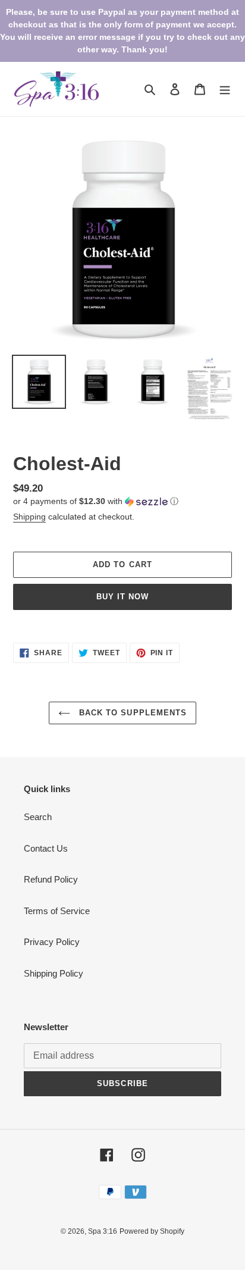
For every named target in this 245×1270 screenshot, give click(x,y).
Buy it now (122, 596)
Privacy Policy (52, 942)
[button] (95, 501)
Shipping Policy (53, 973)
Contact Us (46, 848)
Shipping (29, 516)
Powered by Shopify (152, 1231)
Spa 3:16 (102, 1231)
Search (38, 817)
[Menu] (224, 89)
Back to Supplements (131, 712)
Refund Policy (51, 879)
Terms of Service (57, 911)
